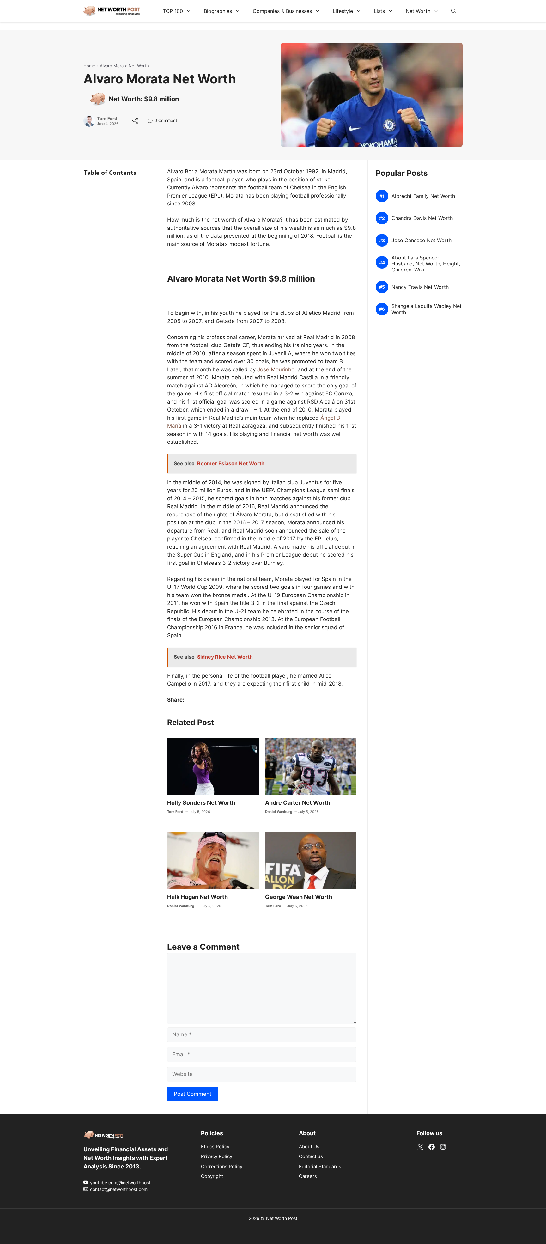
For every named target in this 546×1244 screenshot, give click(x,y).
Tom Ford (107, 118)
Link (152, 121)
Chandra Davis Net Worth (422, 218)
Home (89, 65)
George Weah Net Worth (298, 896)
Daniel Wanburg (278, 811)
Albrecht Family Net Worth (423, 196)
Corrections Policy (221, 1166)
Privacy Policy (216, 1156)
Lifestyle (343, 11)
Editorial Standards (320, 1166)
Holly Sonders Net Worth (201, 802)
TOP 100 (173, 11)
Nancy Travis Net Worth (420, 287)
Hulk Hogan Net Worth (197, 896)
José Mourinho (275, 369)
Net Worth (418, 11)
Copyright (212, 1176)
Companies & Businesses (282, 11)
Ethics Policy (215, 1146)
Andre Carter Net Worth (297, 802)
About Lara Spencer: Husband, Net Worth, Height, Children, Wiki (425, 264)
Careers (308, 1176)
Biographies (218, 11)
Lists (379, 11)
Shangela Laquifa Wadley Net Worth (426, 309)
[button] (454, 11)
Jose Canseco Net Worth (421, 240)
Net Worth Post (281, 1218)
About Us (309, 1146)
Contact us (311, 1156)
